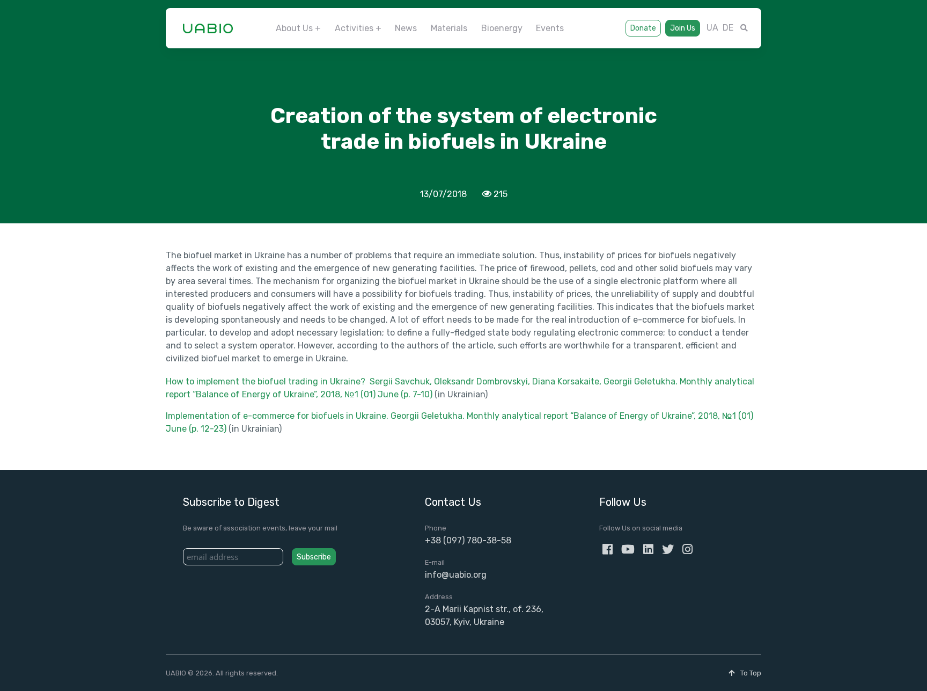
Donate (643, 28)
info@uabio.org (456, 575)
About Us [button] (294, 28)
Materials (449, 28)
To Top (750, 673)
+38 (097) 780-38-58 (468, 540)
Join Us (682, 28)
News (406, 28)
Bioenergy (502, 28)
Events (550, 28)
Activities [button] (354, 28)
